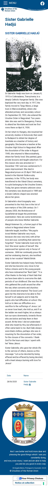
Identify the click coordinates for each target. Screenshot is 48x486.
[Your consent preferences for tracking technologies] (43, 483)
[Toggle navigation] (5, 3)
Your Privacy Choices (32, 478)
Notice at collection (24, 482)
